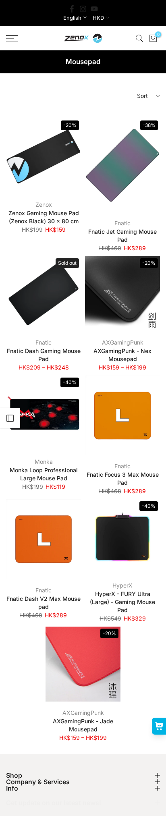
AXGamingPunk (122, 342)
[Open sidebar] (10, 418)
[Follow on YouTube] (94, 9)
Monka (44, 461)
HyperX (122, 585)
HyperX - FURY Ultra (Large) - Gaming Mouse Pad (122, 601)
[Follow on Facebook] (71, 9)
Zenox (43, 204)
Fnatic (122, 223)
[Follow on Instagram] (83, 9)
